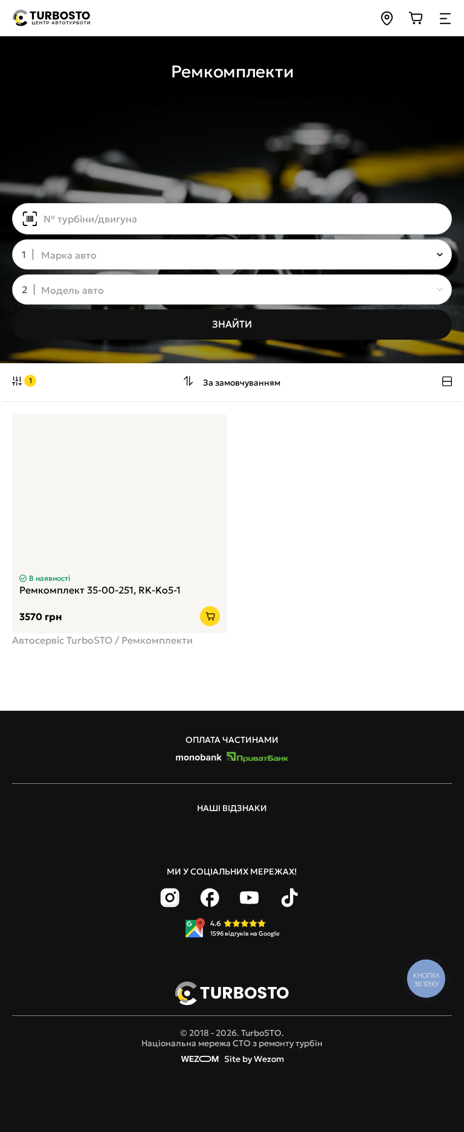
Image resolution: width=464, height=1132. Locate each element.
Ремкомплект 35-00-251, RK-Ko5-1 (100, 590)
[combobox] (223, 256)
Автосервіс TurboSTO (62, 640)
